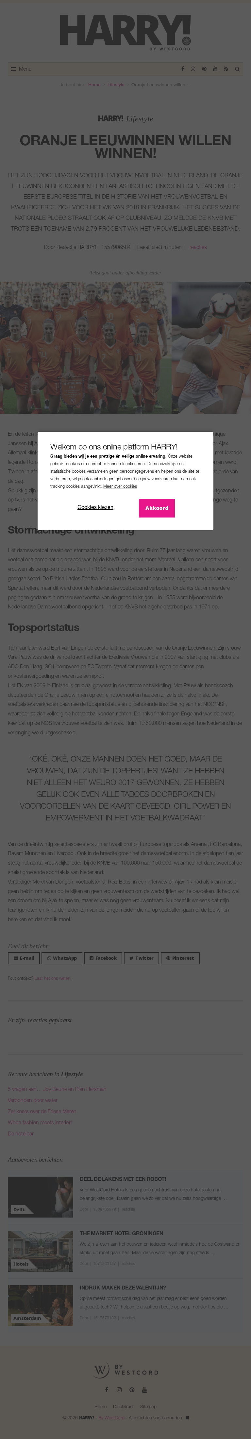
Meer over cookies (120, 487)
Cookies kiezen (95, 508)
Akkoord (156, 508)
